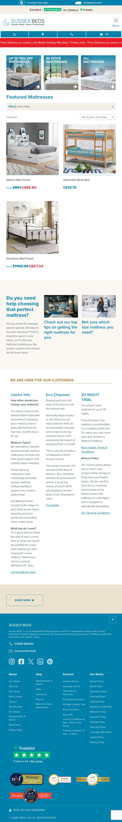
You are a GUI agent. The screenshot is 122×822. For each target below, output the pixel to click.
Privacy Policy (15, 730)
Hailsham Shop (97, 701)
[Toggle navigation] (115, 20)
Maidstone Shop (98, 711)
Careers (13, 701)
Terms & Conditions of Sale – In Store (74, 732)
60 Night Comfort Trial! (74, 704)
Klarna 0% (68, 714)
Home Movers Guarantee (70, 692)
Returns (40, 699)
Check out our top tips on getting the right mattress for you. (60, 329)
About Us (13, 686)
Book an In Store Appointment (44, 705)
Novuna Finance (71, 709)
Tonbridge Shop (97, 727)
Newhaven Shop (98, 717)
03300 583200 (24, 644)
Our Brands (14, 711)
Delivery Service (71, 681)
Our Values (14, 681)
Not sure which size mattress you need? (98, 327)
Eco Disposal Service (73, 699)
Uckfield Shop (97, 737)
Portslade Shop (97, 722)
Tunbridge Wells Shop (100, 732)
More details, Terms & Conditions (94, 449)
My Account (14, 725)
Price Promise (15, 706)
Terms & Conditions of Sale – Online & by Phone (74, 723)
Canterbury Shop (98, 691)
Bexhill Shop (96, 686)
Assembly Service (71, 686)
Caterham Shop (97, 696)
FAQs (38, 689)
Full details (52, 505)
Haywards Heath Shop (101, 706)
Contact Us (41, 694)
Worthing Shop (97, 742)
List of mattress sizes (23, 572)
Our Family (14, 691)
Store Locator (15, 696)
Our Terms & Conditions (95, 513)
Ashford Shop (96, 681)
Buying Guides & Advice (17, 718)
